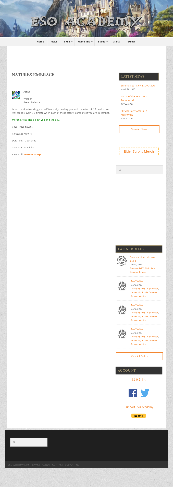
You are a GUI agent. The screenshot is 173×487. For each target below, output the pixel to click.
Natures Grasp (32, 154)
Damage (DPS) (137, 268)
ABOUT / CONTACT (52, 464)
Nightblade (150, 268)
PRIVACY (35, 464)
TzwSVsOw (137, 281)
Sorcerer (134, 272)
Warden (142, 296)
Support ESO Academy (139, 407)
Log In (139, 379)
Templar (142, 272)
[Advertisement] (87, 57)
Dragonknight (152, 288)
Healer (134, 292)
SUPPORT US (72, 464)
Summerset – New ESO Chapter (138, 85)
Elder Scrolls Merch (139, 151)
